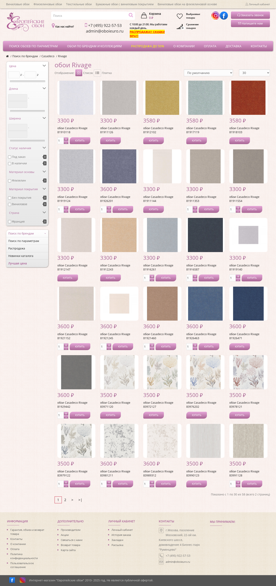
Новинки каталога (20, 256)
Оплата (14, 549)
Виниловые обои (17, 4)
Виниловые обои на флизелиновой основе (187, 4)
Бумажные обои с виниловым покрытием (125, 4)
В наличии (19, 163)
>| (80, 499)
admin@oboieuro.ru (178, 562)
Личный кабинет (122, 530)
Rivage (62, 56)
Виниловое (19, 204)
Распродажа (16, 248)
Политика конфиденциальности (24, 556)
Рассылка (117, 545)
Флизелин (19, 180)
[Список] (97, 73)
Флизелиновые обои (48, 4)
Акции (65, 535)
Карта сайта (68, 550)
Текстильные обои (79, 4)
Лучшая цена (17, 263)
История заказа (121, 535)
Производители (70, 530)
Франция (18, 221)
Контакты (16, 539)
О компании (18, 544)
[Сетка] (78, 72)
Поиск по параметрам (23, 241)
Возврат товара (70, 545)
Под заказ (18, 157)
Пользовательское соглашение (22, 565)
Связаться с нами (71, 540)
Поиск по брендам (25, 56)
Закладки (117, 540)
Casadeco (47, 56)
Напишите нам (252, 23)
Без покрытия (21, 198)
